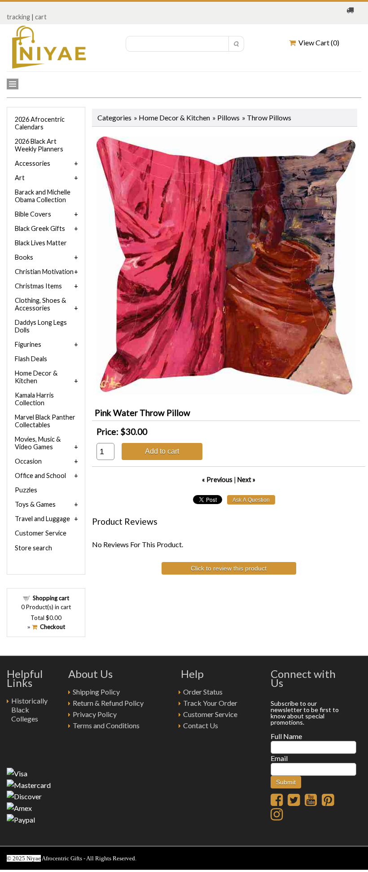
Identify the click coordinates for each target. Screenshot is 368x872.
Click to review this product (229, 568)
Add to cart (162, 451)
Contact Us (200, 725)
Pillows (228, 117)
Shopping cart (51, 598)
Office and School (40, 475)
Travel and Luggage (42, 518)
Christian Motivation (44, 271)
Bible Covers (33, 214)
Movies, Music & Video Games (38, 443)
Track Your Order (210, 703)
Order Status (203, 691)
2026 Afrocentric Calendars (40, 123)
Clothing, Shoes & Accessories (40, 304)
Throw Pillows (269, 117)
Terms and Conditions (106, 725)
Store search (33, 548)
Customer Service (40, 533)
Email (279, 758)
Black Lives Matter (41, 243)
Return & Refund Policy (108, 703)
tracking (18, 17)
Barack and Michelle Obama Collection (42, 196)
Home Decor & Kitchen (174, 117)
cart (41, 17)
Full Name (286, 736)
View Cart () (317, 42)
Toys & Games (35, 504)
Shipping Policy (96, 691)
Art (20, 177)
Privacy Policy (95, 714)
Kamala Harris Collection (34, 399)
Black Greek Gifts (40, 228)
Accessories (32, 163)
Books (24, 257)
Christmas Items (38, 286)
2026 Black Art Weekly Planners (39, 145)
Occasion (28, 461)
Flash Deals (31, 359)
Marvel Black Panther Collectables (45, 421)
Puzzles (26, 490)
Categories (114, 117)
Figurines (28, 344)
